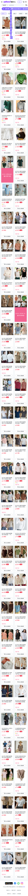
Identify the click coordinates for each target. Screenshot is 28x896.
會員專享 (10, 32)
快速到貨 (10, 18)
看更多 (10, 37)
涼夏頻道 (10, 23)
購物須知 (19, 890)
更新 (24, 886)
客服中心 (8, 890)
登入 (20, 2)
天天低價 (10, 20)
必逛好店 (10, 26)
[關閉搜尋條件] (7, 5)
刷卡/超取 (11, 29)
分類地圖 (19, 893)
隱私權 (14, 893)
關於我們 (14, 890)
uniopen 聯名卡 (17, 9)
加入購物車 (7, 41)
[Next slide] (12, 23)
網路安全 (9, 893)
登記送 (10, 12)
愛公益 (10, 35)
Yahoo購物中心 (9, 2)
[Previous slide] (2, 23)
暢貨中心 (10, 15)
